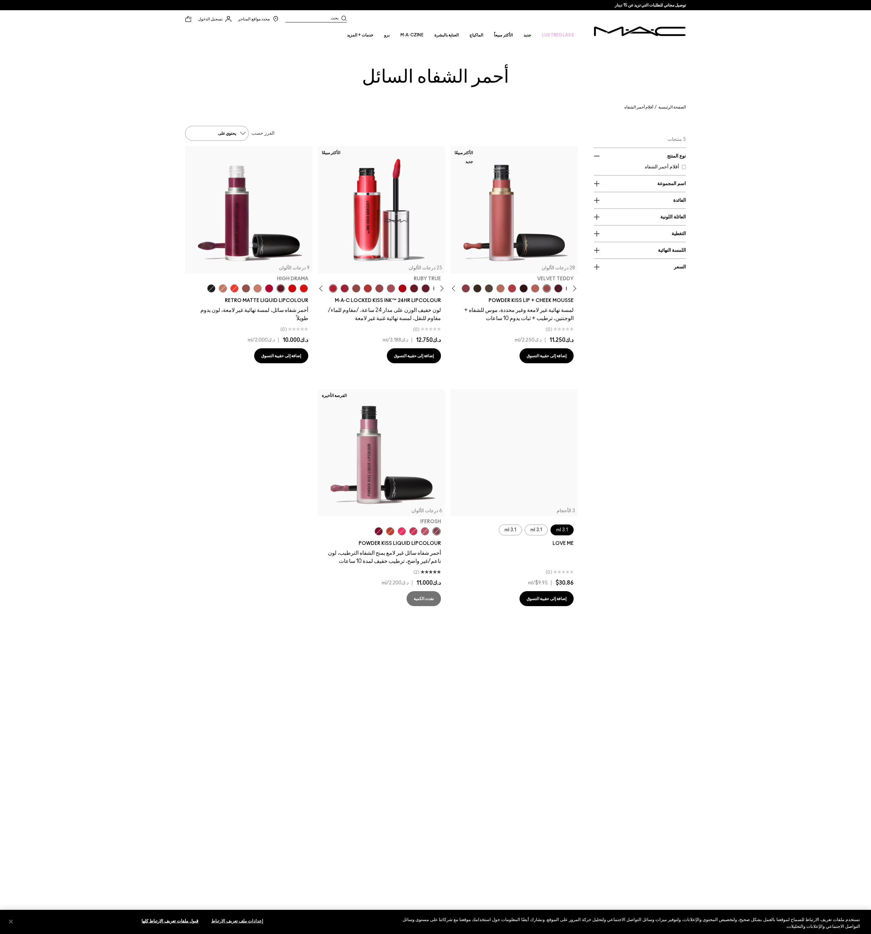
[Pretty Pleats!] (523, 288)
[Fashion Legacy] (303, 288)
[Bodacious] (356, 288)
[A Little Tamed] (512, 288)
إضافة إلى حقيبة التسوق (546, 356)
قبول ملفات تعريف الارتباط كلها (170, 921)
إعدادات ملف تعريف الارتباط (237, 921)
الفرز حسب (263, 133)
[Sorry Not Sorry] (390, 531)
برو (387, 35)
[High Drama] (280, 288)
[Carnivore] (414, 288)
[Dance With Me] (269, 288)
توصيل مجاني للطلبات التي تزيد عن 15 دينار (650, 5)
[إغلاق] (10, 921)
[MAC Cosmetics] (640, 31)
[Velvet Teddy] (546, 288)
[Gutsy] (402, 288)
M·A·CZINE (412, 35)
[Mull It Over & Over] (379, 288)
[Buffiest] (488, 288)
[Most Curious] (344, 288)
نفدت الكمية (424, 599)
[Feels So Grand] (292, 288)
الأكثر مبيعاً (503, 35)
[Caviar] (211, 288)
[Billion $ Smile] (401, 531)
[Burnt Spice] (222, 288)
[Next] (455, 288)
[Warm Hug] (500, 288)
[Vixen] (425, 288)
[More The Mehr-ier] (425, 531)
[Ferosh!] (436, 531)
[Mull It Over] (535, 288)
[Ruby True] (333, 288)
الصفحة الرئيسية (672, 107)
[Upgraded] (391, 288)
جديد (527, 35)
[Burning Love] (378, 531)
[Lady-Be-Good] (257, 288)
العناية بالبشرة (446, 35)
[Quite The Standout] (234, 288)
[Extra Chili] (367, 288)
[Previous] (573, 288)
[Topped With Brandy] (246, 288)
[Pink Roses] (465, 288)
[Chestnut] (477, 288)
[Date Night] (558, 288)
